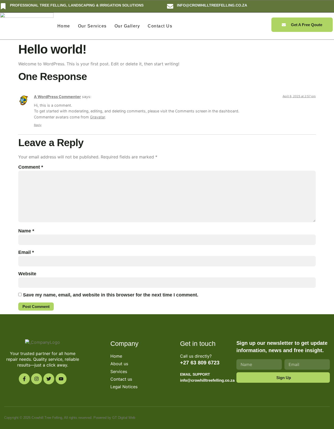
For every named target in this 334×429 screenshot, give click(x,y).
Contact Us (160, 26)
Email (26, 252)
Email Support (195, 374)
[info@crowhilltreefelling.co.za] (170, 6)
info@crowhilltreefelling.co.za (212, 5)
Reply (37, 125)
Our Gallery (127, 26)
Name (26, 230)
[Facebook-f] (24, 378)
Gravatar (97, 117)
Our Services (92, 26)
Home (63, 26)
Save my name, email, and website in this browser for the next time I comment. (110, 295)
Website (27, 273)
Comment (30, 167)
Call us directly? (196, 356)
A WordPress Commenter (57, 96)
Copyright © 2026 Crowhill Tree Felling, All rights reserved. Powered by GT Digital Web (69, 418)
